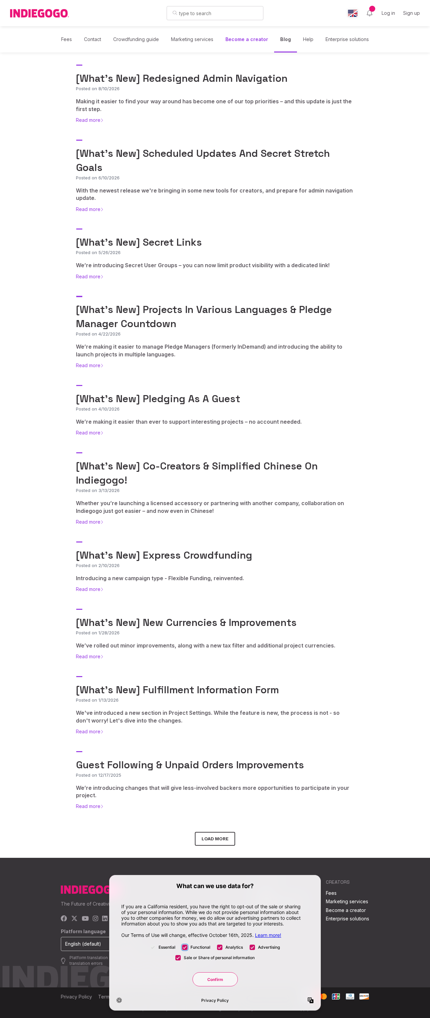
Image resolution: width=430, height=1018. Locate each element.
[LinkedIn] (105, 918)
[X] (74, 918)
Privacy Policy (76, 996)
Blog (285, 39)
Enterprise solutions (347, 39)
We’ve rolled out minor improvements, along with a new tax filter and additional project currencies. (205, 645)
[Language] (352, 13)
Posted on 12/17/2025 (98, 775)
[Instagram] (95, 918)
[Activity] (369, 13)
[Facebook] (64, 918)
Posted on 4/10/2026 (98, 409)
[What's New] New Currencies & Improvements (186, 622)
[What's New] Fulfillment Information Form (177, 689)
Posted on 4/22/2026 (98, 334)
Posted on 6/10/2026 (98, 177)
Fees (66, 39)
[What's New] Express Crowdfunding (164, 555)
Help (308, 39)
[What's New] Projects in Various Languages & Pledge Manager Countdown (204, 316)
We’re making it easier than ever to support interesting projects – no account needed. (189, 421)
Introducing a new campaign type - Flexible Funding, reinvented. (160, 578)
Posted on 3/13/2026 (98, 490)
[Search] (175, 13)
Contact (92, 39)
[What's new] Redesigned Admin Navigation (182, 78)
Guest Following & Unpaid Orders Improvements (190, 764)
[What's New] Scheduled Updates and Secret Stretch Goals (203, 160)
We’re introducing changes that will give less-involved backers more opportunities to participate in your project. (212, 791)
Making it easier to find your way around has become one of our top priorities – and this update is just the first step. (214, 105)
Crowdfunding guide (136, 39)
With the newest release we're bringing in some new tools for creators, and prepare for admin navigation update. (214, 194)
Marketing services (192, 39)
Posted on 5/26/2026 (98, 252)
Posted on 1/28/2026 (98, 632)
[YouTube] (85, 918)
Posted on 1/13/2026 (97, 700)
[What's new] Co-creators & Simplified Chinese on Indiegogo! (197, 473)
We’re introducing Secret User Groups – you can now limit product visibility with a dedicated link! (203, 265)
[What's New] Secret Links (139, 242)
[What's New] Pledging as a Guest (158, 398)
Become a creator (246, 39)
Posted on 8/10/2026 (98, 88)
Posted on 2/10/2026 (98, 565)
